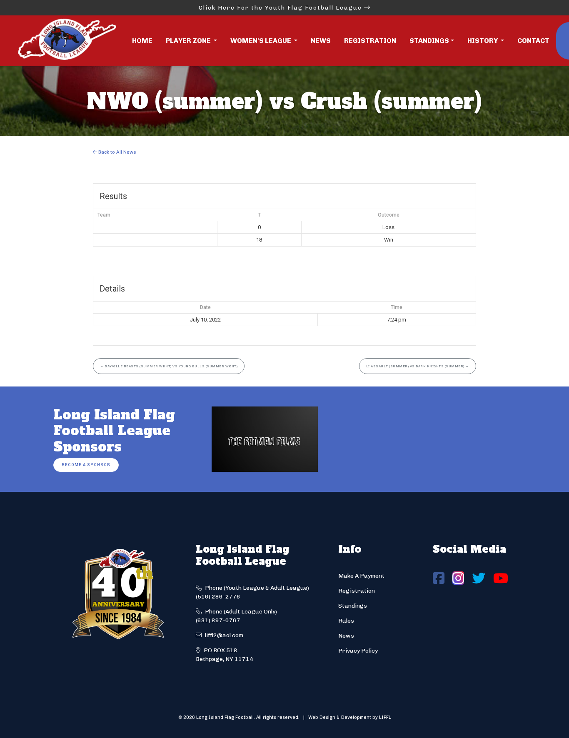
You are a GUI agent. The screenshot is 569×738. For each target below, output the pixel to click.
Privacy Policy (358, 650)
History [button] (483, 41)
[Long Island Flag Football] (67, 40)
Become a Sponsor (86, 464)
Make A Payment (361, 575)
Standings (429, 41)
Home (142, 41)
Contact (533, 41)
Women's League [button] (261, 41)
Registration (370, 41)
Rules (346, 620)
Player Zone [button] (189, 41)
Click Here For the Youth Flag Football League (281, 7)
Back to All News (116, 152)
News (321, 41)
